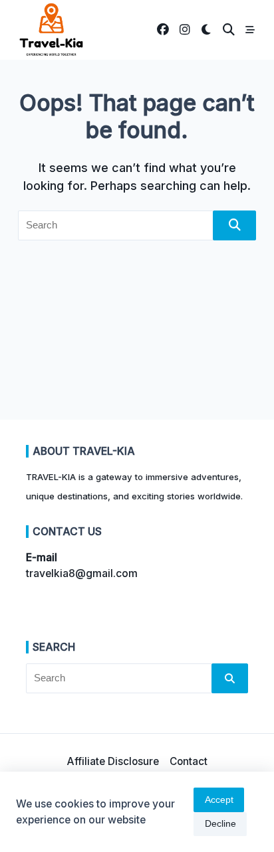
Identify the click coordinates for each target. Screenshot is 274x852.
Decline (220, 824)
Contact (188, 761)
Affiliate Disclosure (113, 761)
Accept (219, 800)
